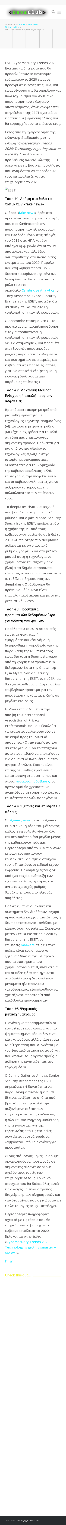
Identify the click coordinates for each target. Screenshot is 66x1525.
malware (28, 945)
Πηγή (9, 1261)
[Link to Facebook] (53, 1520)
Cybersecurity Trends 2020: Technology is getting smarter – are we (30, 1247)
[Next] (56, 1369)
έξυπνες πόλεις (21, 820)
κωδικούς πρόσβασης (32, 781)
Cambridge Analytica (38, 290)
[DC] (27, 12)
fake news (27, 212)
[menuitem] (51, 12)
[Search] (51, 12)
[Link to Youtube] (58, 1520)
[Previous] (10, 1369)
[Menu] (59, 12)
